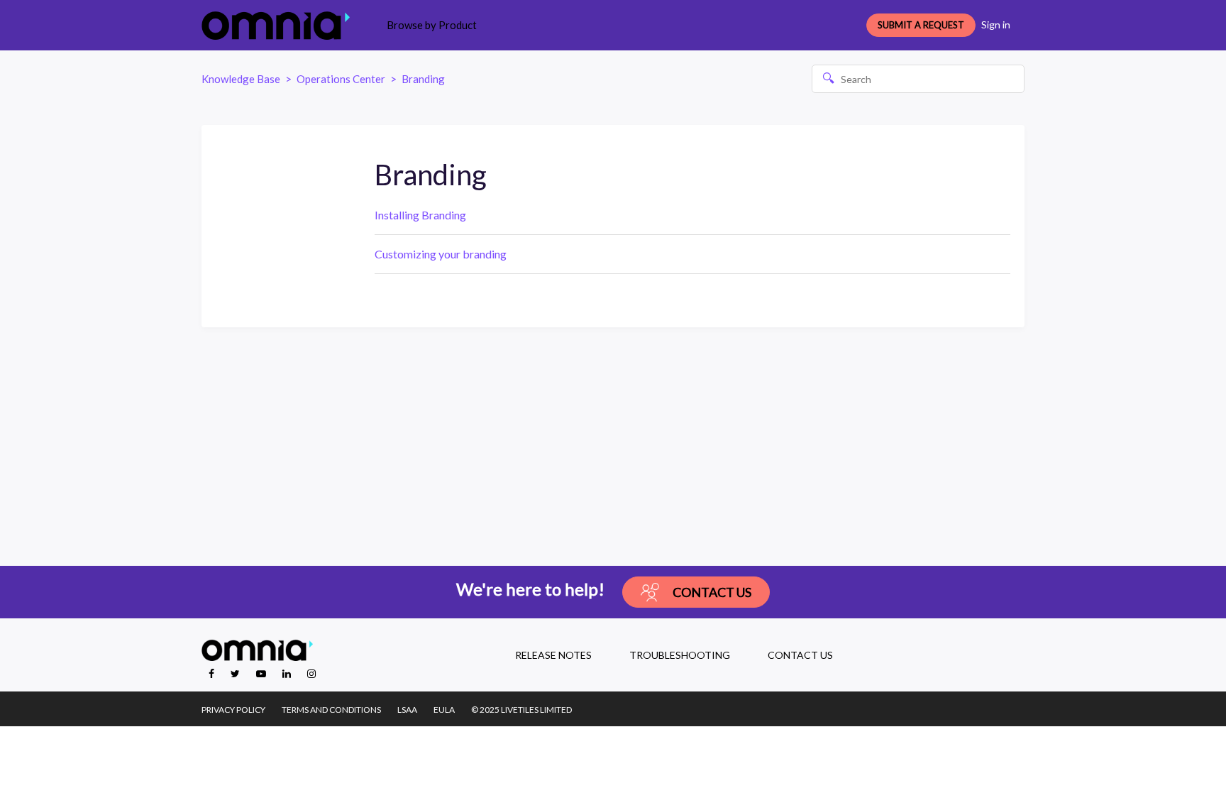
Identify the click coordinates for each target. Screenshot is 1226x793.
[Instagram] (311, 673)
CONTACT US (800, 655)
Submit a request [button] (921, 25)
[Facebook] (212, 673)
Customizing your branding (441, 254)
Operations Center (341, 78)
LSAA (407, 709)
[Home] (275, 25)
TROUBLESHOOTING (679, 655)
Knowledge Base (240, 78)
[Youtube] (262, 673)
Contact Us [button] (712, 592)
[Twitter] (236, 673)
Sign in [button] (995, 24)
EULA (444, 709)
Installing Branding (420, 215)
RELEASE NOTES (553, 655)
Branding (423, 78)
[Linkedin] (287, 673)
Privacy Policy (233, 709)
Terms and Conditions (331, 709)
